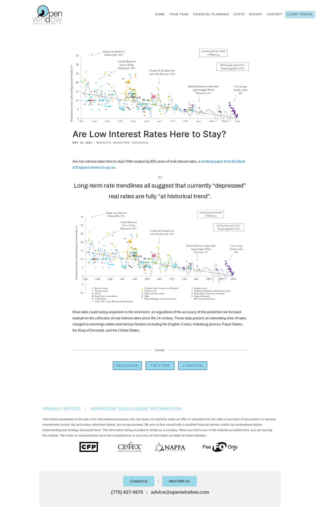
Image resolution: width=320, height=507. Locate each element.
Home (160, 14)
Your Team (179, 14)
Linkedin (192, 365)
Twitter (160, 365)
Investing (121, 142)
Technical (140, 142)
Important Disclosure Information (136, 408)
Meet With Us (179, 481)
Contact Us (138, 481)
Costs (239, 14)
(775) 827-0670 (127, 492)
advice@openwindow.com (180, 492)
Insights (103, 142)
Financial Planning (211, 14)
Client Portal (300, 14)
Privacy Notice (61, 408)
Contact (275, 14)
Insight (256, 14)
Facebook (127, 365)
